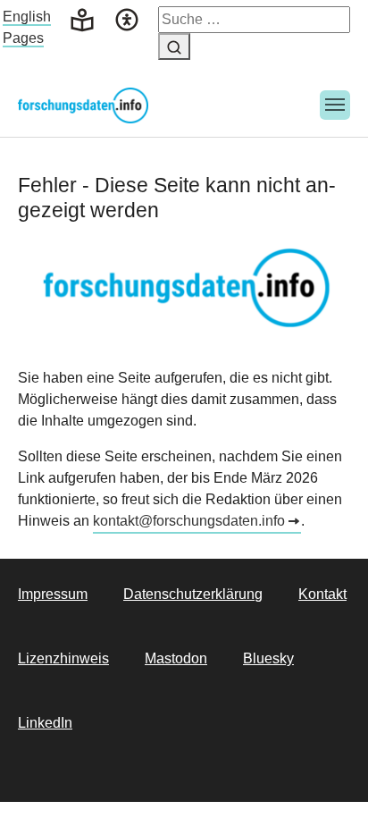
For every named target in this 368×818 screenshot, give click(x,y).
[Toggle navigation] (335, 105)
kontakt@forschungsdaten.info (189, 520)
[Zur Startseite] (83, 105)
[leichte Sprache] (82, 18)
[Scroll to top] (328, 778)
